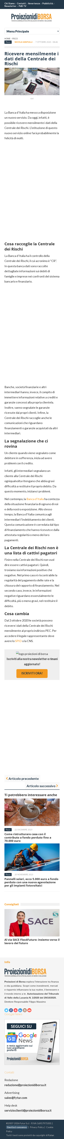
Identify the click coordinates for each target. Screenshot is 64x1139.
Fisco (15, 38)
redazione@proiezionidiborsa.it (25, 1085)
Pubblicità (47, 3)
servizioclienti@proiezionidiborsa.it (28, 1110)
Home (7, 38)
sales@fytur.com (15, 1098)
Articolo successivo (41, 786)
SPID (18, 641)
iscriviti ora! (32, 673)
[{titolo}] (32, 22)
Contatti (21, 3)
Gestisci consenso (17, 1127)
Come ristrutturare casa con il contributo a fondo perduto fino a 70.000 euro (27, 837)
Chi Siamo (9, 3)
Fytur (51, 1135)
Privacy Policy (37, 1127)
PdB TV (22, 6)
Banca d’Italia (35, 499)
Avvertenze (34, 3)
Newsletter (10, 6)
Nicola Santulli (23, 42)
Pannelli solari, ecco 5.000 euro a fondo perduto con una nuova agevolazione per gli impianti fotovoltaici (31, 882)
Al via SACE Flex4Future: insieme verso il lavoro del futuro (32, 941)
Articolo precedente (24, 778)
